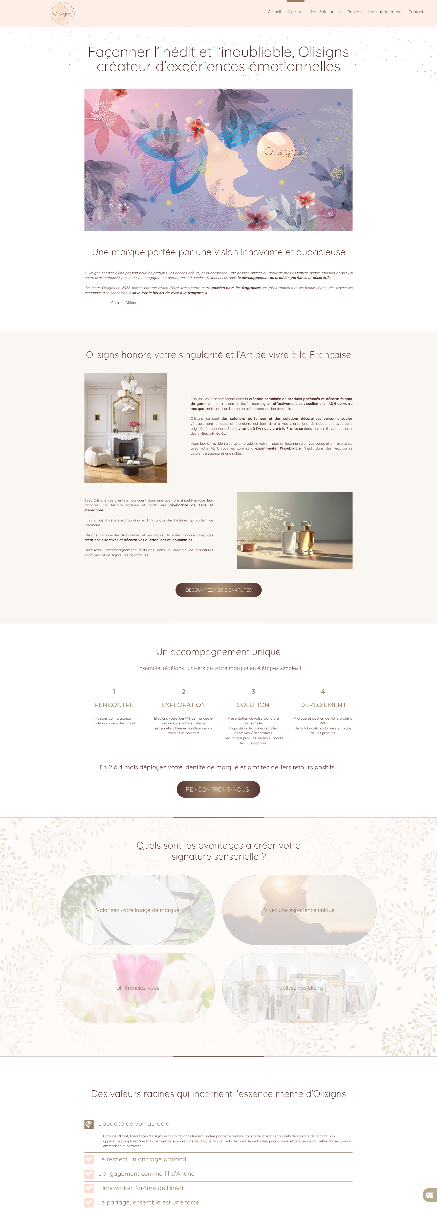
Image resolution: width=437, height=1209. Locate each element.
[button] (218, 1124)
